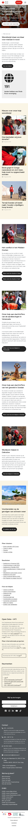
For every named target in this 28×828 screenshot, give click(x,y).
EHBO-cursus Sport (7, 797)
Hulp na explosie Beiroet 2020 (11, 576)
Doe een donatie (6, 784)
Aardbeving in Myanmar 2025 (11, 563)
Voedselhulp (6, 595)
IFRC (18, 648)
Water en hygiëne (8, 602)
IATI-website (14, 633)
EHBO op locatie (6, 799)
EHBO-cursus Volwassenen (10, 793)
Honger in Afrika (7, 552)
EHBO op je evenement (8, 802)
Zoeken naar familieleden (10, 604)
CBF (5, 678)
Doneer (19, 2)
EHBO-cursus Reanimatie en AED (11, 795)
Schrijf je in (14, 706)
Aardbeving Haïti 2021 (9, 574)
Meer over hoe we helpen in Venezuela (11, 349)
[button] (25, 2)
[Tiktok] (20, 710)
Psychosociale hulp (8, 597)
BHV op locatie (6, 800)
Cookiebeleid (14, 822)
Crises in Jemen (7, 548)
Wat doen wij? (6, 34)
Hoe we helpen (7, 66)
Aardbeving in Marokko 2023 (11, 567)
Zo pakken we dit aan (9, 529)
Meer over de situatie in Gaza (12, 273)
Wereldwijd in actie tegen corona (12, 572)
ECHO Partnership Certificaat (12, 679)
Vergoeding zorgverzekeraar (9, 804)
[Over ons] (14, 812)
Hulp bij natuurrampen (9, 591)
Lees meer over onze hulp (11, 24)
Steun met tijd (6, 778)
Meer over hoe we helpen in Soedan (13, 414)
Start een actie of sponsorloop (10, 782)
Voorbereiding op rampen (10, 599)
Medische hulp (7, 593)
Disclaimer (14, 825)
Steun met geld (6, 780)
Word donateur (6, 776)
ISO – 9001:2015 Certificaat (12, 685)
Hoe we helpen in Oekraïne (11, 474)
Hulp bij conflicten (8, 589)
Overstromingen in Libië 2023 (11, 565)
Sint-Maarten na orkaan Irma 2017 (12, 578)
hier (4, 637)
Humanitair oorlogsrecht (10, 601)
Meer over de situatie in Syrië (12, 279)
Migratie (5, 550)
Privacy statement (14, 820)
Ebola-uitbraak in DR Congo (11, 546)
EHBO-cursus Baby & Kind (9, 791)
